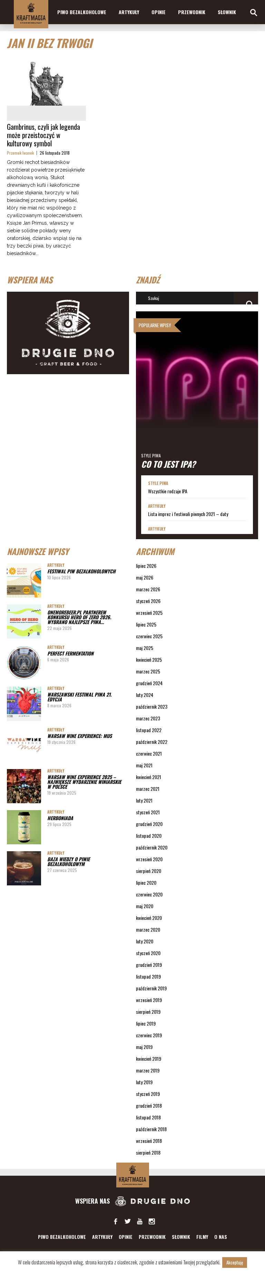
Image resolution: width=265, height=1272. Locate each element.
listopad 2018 (148, 1117)
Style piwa (151, 455)
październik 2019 (151, 988)
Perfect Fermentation (70, 653)
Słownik (227, 12)
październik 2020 (151, 847)
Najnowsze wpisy (38, 551)
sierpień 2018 (148, 1152)
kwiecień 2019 (148, 1058)
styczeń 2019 (148, 1093)
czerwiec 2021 (149, 753)
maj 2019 (144, 1046)
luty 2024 (144, 694)
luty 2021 (144, 800)
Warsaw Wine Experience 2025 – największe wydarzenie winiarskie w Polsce (84, 781)
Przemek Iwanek (20, 153)
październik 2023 (151, 706)
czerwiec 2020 (149, 894)
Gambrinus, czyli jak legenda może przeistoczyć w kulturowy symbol (43, 135)
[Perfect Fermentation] (24, 662)
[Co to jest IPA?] (197, 393)
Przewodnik (191, 12)
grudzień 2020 (149, 823)
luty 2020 (144, 941)
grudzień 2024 (149, 683)
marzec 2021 (147, 788)
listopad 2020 (148, 835)
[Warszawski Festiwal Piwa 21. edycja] (24, 704)
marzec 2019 (147, 1070)
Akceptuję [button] (234, 1262)
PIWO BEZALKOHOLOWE (81, 12)
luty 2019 (144, 1082)
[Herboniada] (24, 827)
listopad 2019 (148, 976)
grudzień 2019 (149, 964)
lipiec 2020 (146, 882)
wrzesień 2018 (149, 1140)
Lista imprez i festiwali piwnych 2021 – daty (188, 514)
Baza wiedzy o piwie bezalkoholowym (68, 861)
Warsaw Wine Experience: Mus (79, 735)
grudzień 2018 (149, 1105)
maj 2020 (144, 906)
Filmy (202, 1236)
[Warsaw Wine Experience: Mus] (24, 745)
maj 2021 (144, 765)
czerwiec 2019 (149, 1035)
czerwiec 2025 (149, 636)
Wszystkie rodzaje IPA (167, 491)
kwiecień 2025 (149, 659)
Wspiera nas (93, 1200)
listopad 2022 (148, 730)
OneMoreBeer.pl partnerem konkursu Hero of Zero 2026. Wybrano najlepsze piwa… (79, 617)
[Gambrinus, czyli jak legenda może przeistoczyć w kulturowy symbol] (46, 80)
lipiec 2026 (146, 565)
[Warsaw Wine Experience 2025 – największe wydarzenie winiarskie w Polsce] (24, 786)
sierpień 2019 (148, 1011)
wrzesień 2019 (149, 999)
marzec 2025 (148, 671)
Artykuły (129, 12)
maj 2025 (144, 647)
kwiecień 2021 (148, 776)
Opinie (158, 12)
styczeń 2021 (148, 812)
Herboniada (60, 818)
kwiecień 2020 (149, 917)
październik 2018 (151, 1129)
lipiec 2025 (146, 624)
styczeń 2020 (148, 953)
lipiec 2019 (146, 1023)
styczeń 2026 (148, 600)
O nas (220, 1236)
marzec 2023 (148, 718)
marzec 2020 (148, 929)
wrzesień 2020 (149, 859)
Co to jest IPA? (168, 464)
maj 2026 (144, 577)
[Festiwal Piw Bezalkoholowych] (24, 580)
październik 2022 (151, 741)
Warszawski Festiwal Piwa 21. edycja (79, 697)
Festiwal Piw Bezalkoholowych (81, 571)
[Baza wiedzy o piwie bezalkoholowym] (24, 868)
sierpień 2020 (148, 870)
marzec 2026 (148, 589)
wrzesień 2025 (149, 612)
